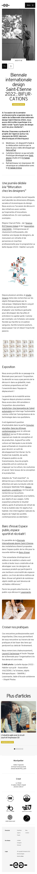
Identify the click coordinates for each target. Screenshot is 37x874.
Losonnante (26, 592)
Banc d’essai (24, 552)
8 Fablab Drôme (15, 168)
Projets (18, 835)
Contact (27, 832)
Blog (26, 830)
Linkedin (19, 840)
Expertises (19, 830)
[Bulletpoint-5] (22, 748)
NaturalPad (11, 150)
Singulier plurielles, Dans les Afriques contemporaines (18, 428)
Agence (18, 832)
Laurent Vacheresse (10, 653)
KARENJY (6, 434)
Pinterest (19, 845)
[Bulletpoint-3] (19, 748)
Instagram (19, 842)
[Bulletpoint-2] (17, 748)
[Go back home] (5, 5)
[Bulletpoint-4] (20, 748)
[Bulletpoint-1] (16, 748)
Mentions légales (20, 854)
